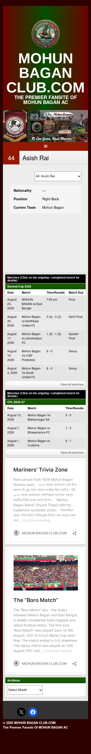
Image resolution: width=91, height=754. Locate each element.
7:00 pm (52, 299)
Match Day (76, 292)
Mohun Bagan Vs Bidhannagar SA (39, 417)
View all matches (72, 384)
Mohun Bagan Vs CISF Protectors (31, 355)
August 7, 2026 (13, 430)
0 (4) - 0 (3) (54, 316)
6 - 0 (49, 351)
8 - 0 (49, 368)
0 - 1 (68, 441)
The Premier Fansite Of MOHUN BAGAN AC (35, 727)
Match (26, 292)
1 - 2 (68, 428)
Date (10, 292)
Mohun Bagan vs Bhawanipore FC (39, 430)
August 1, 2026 (13, 443)
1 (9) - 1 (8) (54, 334)
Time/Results (56, 292)
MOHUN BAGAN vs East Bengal (32, 303)
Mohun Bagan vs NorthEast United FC (31, 320)
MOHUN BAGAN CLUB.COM (45, 73)
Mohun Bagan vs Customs (39, 443)
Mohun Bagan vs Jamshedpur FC (32, 338)
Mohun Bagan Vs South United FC (31, 372)
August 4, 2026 (12, 370)
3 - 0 (68, 415)
